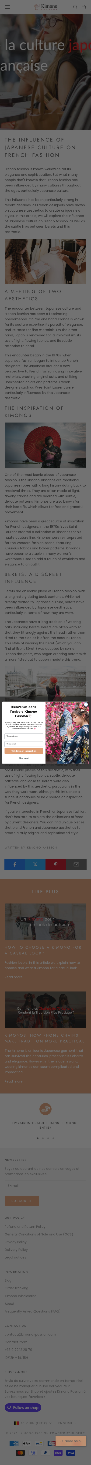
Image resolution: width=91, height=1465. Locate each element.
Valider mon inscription (23, 751)
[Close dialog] (86, 704)
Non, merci (23, 758)
